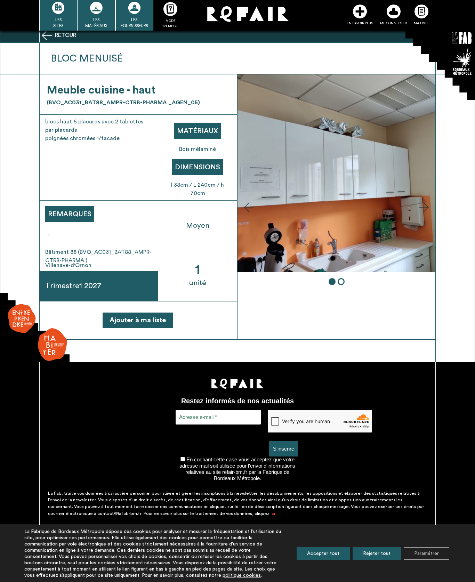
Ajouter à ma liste (138, 320)
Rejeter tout (377, 553)
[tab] (332, 281)
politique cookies (242, 575)
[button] (249, 206)
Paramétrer (426, 553)
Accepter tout (323, 553)
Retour (65, 35)
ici (273, 513)
